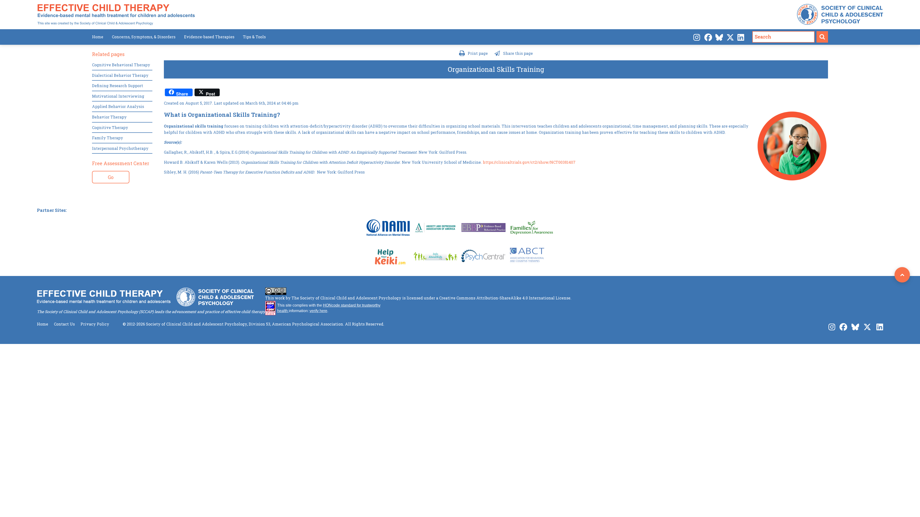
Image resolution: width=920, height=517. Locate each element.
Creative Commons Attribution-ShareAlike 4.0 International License (504, 297)
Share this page (518, 53)
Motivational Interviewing (118, 96)
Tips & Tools (254, 36)
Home (97, 36)
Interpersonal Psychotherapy (120, 148)
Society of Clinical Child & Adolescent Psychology (840, 14)
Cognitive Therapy (110, 127)
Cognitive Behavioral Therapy (121, 64)
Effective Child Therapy (116, 14)
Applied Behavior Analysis (118, 106)
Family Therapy (107, 137)
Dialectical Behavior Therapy (120, 75)
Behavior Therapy (109, 116)
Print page (478, 53)
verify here (318, 311)
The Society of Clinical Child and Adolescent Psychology (346, 297)
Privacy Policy (94, 323)
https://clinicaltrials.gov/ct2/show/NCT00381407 (529, 162)
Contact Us (64, 323)
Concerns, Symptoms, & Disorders (143, 36)
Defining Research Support (117, 85)
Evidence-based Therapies (209, 36)
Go (111, 177)
